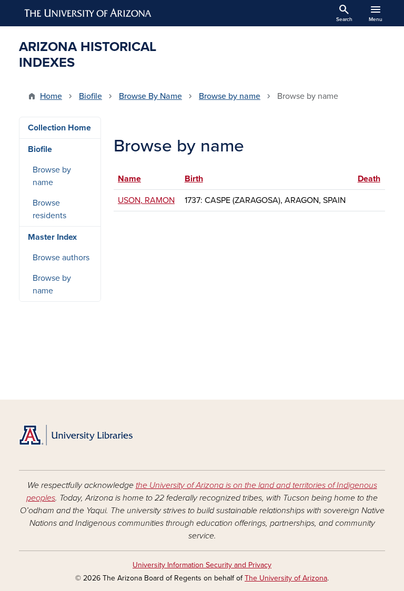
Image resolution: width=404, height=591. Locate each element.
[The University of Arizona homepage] (88, 13)
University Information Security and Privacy (202, 565)
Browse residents (49, 209)
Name (134, 179)
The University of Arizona (286, 578)
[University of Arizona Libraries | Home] (76, 435)
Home (51, 96)
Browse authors (61, 257)
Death (369, 179)
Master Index (52, 237)
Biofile (90, 96)
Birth (194, 179)
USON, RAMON (146, 200)
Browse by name (229, 96)
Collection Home (59, 128)
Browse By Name (150, 96)
